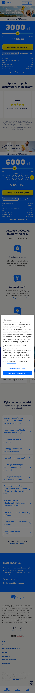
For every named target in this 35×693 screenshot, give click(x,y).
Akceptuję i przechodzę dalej (17, 373)
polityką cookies (11, 363)
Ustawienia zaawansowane (17, 368)
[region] (17, 346)
